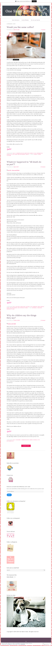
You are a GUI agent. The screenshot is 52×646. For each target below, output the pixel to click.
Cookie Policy (23, 644)
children (18, 439)
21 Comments (43, 166)
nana (16, 154)
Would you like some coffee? (20, 27)
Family (31, 153)
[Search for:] (26, 570)
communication (20, 153)
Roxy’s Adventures (15, 20)
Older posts (26, 445)
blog (14, 153)
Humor (35, 439)
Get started (34, 1)
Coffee (35, 154)
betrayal (34, 307)
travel (27, 154)
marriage (35, 306)
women (26, 307)
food (35, 153)
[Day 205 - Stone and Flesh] (13, 170)
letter (27, 306)
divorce (18, 306)
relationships (21, 154)
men (39, 306)
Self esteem (21, 307)
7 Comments (43, 29)
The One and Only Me (35, 20)
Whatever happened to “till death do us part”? (24, 163)
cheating (39, 307)
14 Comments (43, 320)
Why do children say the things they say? (21, 316)
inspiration (40, 153)
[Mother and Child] (11, 323)
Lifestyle (9, 154)
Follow (9, 494)
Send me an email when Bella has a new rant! (18, 486)
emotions (27, 153)
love (13, 154)
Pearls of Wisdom (25, 20)
